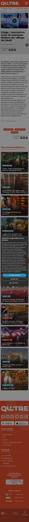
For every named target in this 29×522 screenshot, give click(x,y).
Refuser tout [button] (14, 279)
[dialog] (14, 261)
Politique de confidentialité (14, 271)
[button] (14, 283)
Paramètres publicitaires (10, 268)
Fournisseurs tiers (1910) (14, 255)
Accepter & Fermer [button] (14, 275)
